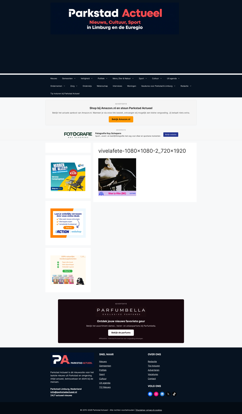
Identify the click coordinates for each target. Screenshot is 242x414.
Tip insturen (154, 366)
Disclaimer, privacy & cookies (149, 410)
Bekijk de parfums (121, 332)
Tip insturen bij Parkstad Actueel (65, 93)
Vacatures (153, 374)
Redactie (184, 86)
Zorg (72, 86)
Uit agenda (172, 78)
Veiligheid (85, 78)
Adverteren (153, 370)
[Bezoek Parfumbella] (121, 312)
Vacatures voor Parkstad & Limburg (156, 86)
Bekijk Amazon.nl (121, 119)
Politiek (101, 78)
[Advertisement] (121, 55)
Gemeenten (67, 78)
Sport (141, 78)
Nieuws (53, 78)
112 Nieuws (105, 387)
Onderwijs (87, 86)
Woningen (131, 86)
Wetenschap (102, 86)
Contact (152, 378)
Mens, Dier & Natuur (122, 78)
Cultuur (155, 78)
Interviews (117, 86)
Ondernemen (56, 86)
